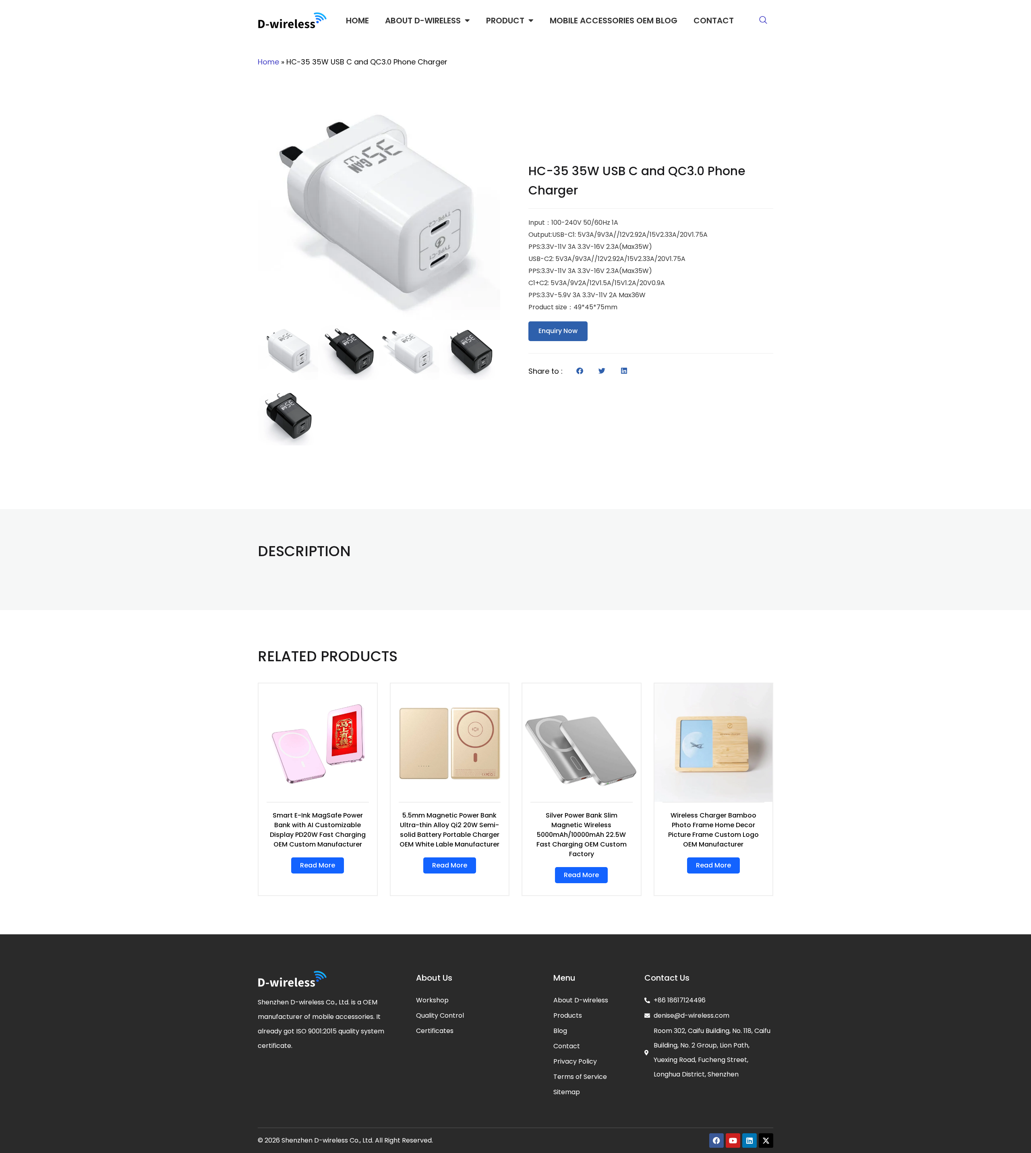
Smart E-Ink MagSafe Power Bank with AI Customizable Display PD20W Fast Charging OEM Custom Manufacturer (318, 830)
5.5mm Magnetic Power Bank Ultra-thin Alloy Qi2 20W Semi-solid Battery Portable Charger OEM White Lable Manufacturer (449, 830)
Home (357, 20)
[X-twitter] (766, 1140)
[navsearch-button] (763, 20)
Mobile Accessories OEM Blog (613, 20)
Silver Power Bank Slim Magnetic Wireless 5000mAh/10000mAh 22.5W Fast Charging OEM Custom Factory (581, 835)
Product (505, 20)
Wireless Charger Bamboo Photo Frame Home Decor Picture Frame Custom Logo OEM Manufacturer (713, 830)
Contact (714, 20)
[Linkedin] (749, 1140)
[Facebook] (716, 1140)
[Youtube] (733, 1140)
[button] (580, 371)
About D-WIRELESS (423, 20)
